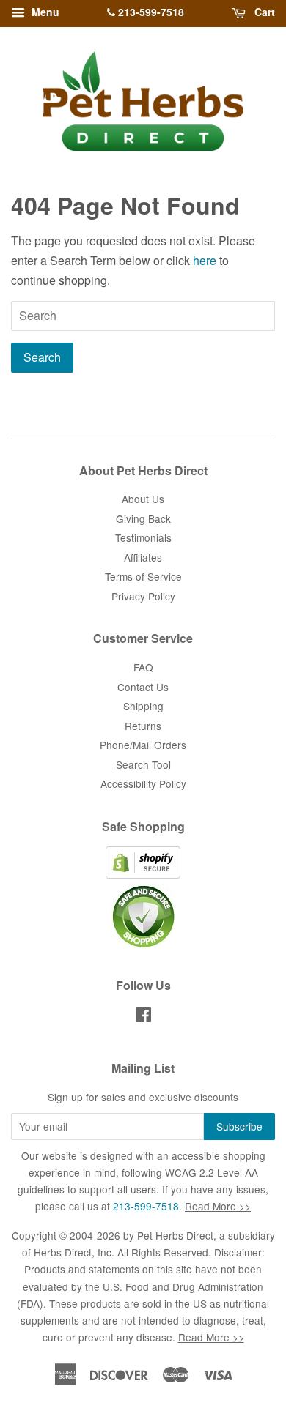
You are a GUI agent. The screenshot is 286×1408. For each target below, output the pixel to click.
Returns (143, 725)
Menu (44, 11)
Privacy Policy (143, 596)
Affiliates (143, 557)
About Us (143, 498)
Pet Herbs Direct (175, 1235)
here (204, 260)
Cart (263, 11)
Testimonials (143, 537)
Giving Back (143, 518)
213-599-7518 (149, 11)
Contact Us (143, 686)
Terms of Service (143, 576)
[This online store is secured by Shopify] (143, 874)
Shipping (143, 706)
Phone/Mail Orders (143, 744)
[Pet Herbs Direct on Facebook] (143, 1017)
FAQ (143, 667)
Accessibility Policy (143, 783)
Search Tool (143, 764)
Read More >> (218, 1206)
